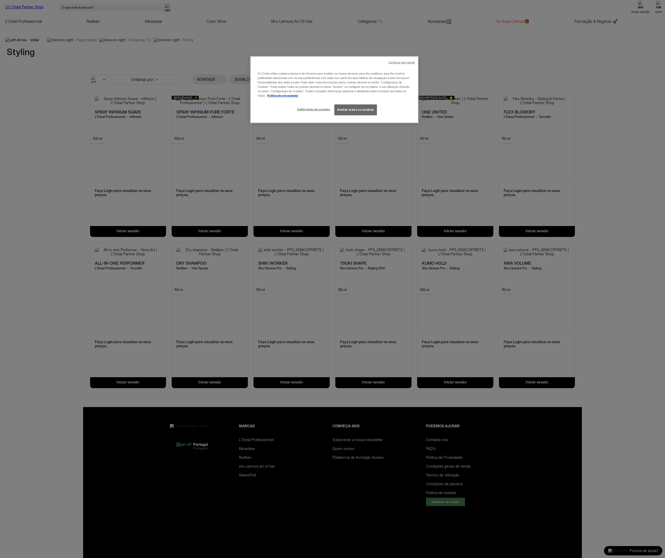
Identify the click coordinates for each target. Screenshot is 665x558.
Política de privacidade (282, 95)
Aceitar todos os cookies (355, 109)
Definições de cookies (313, 109)
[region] (334, 89)
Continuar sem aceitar (401, 62)
